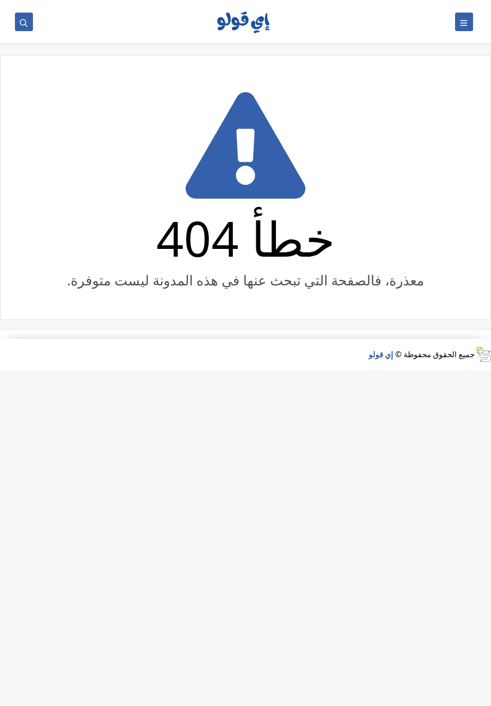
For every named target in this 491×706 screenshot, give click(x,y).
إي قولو (381, 354)
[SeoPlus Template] (483, 354)
